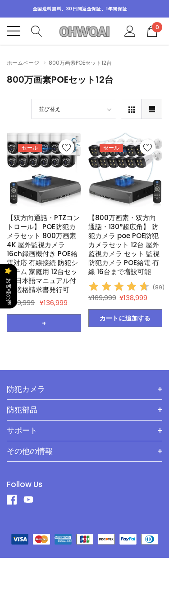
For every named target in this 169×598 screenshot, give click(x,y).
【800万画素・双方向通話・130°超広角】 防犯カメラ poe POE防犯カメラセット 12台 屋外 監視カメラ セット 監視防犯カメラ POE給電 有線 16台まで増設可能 (124, 244)
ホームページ (23, 62)
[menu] (13, 31)
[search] (36, 30)
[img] (119, 287)
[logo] (84, 31)
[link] (44, 170)
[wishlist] (66, 147)
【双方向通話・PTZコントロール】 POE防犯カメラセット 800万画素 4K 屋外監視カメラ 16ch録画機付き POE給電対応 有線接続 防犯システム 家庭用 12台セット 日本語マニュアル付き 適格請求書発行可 (43, 253)
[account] (130, 30)
